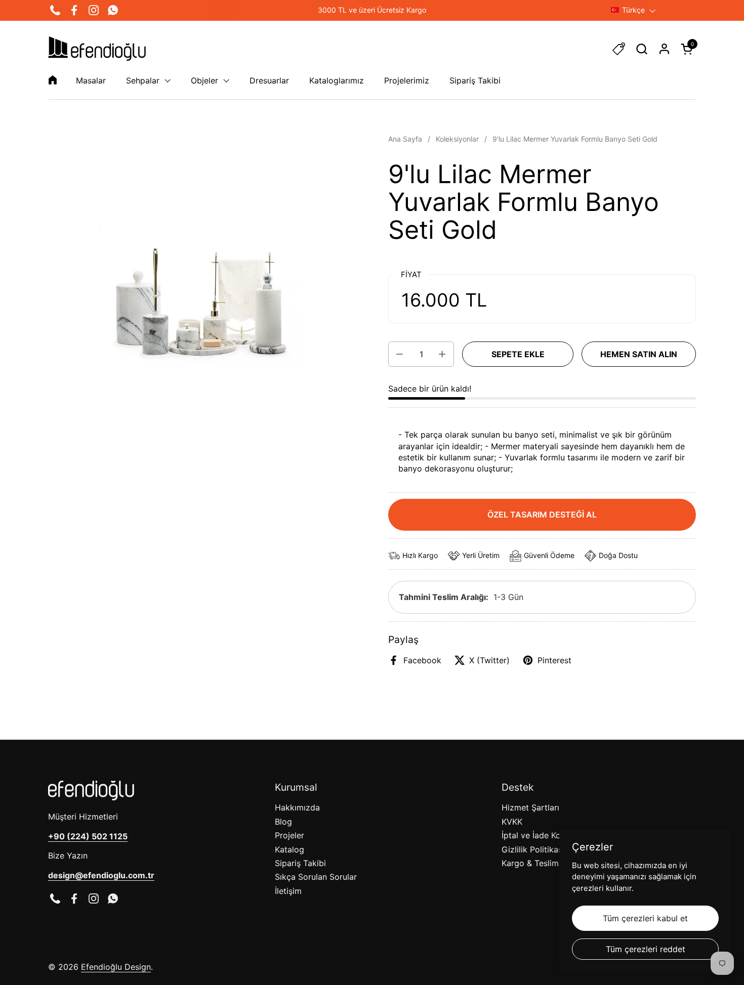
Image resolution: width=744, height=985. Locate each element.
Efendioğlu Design (116, 967)
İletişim (288, 891)
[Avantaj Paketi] (618, 48)
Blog (283, 822)
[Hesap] (664, 48)
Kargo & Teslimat (534, 863)
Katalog (289, 849)
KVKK (512, 822)
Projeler (289, 835)
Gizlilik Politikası (533, 849)
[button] (641, 48)
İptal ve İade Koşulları (542, 835)
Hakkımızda (297, 807)
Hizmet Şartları (530, 807)
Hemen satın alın (638, 354)
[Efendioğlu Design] (97, 48)
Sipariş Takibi (300, 863)
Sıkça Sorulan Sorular (316, 877)
